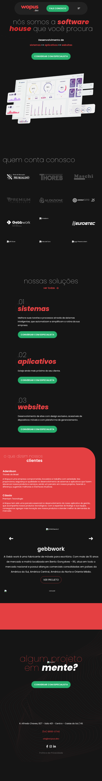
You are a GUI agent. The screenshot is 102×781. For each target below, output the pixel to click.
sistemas (35, 45)
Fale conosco (57, 8)
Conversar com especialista (51, 56)
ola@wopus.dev (51, 738)
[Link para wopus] (47, 746)
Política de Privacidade (51, 752)
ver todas (49, 288)
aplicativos (51, 45)
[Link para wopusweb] (50, 746)
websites (67, 45)
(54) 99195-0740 (51, 731)
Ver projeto (51, 579)
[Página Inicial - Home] (29, 8)
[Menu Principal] (79, 8)
